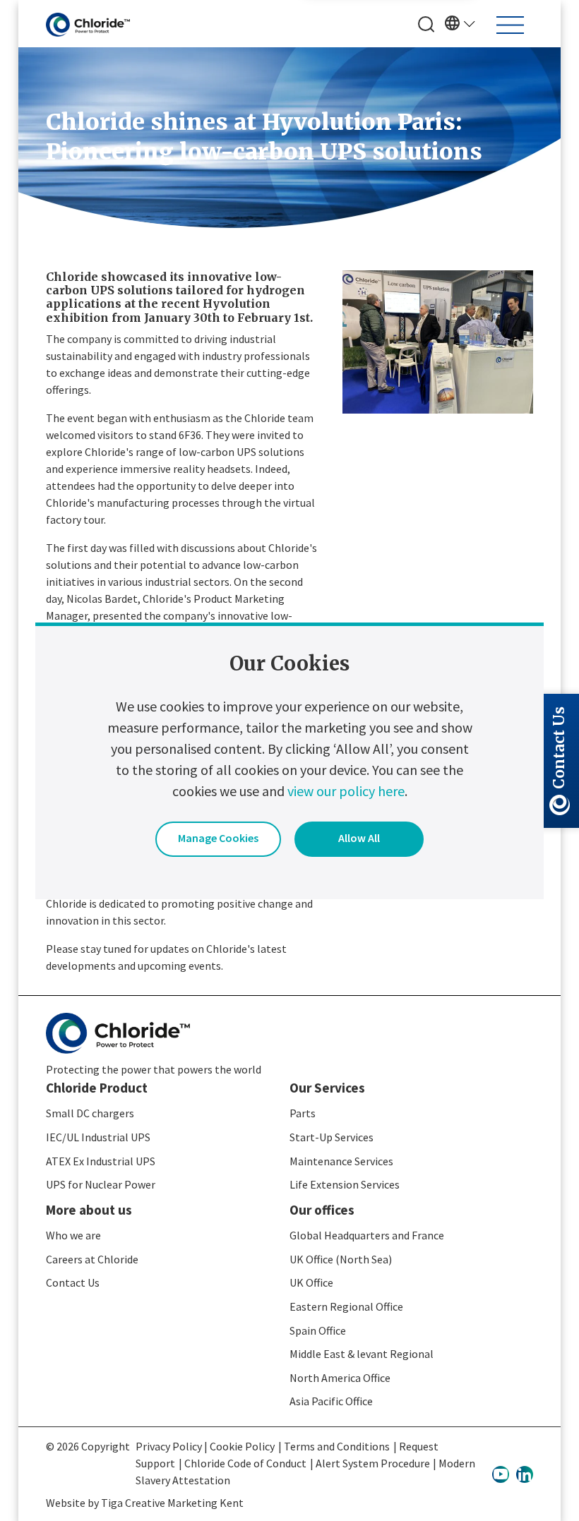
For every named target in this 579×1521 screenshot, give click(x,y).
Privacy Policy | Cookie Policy (205, 1446)
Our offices (322, 1209)
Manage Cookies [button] (218, 838)
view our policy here (346, 791)
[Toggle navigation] (510, 25)
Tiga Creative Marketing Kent (172, 1503)
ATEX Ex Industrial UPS (100, 1161)
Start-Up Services (332, 1137)
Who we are (73, 1235)
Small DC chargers (90, 1113)
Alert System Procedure (373, 1463)
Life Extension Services (345, 1184)
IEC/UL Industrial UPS (98, 1137)
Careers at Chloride (92, 1259)
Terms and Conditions (337, 1446)
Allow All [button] (359, 838)
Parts (303, 1113)
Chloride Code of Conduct (245, 1463)
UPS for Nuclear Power (100, 1184)
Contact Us (73, 1282)
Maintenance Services (341, 1161)
